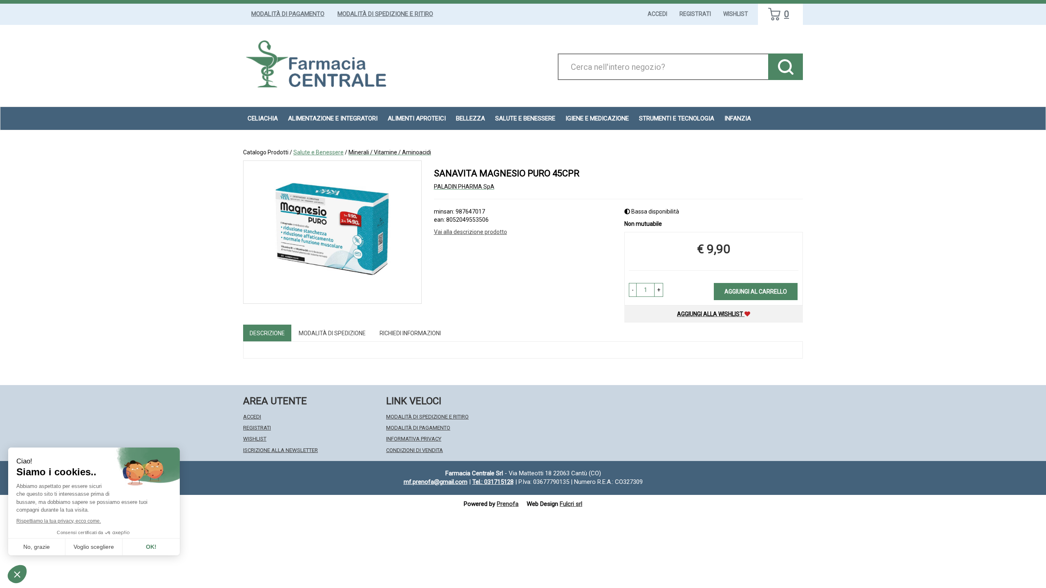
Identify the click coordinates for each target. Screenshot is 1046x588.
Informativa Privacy (413, 439)
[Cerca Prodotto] (785, 66)
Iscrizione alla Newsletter (280, 450)
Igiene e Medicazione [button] (597, 118)
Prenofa (508, 504)
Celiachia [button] (263, 118)
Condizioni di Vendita (414, 450)
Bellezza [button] (470, 118)
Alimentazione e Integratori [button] (333, 118)
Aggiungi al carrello (755, 291)
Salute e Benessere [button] (525, 118)
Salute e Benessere (318, 152)
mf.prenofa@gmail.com (435, 482)
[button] (633, 290)
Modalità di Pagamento (287, 14)
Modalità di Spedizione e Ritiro (385, 14)
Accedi (657, 14)
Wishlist (735, 14)
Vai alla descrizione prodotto (470, 232)
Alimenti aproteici (417, 118)
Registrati (695, 14)
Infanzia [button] (737, 118)
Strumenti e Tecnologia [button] (676, 118)
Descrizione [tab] (267, 333)
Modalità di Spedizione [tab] (332, 333)
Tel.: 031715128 (493, 482)
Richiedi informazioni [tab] (410, 333)
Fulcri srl (571, 504)
